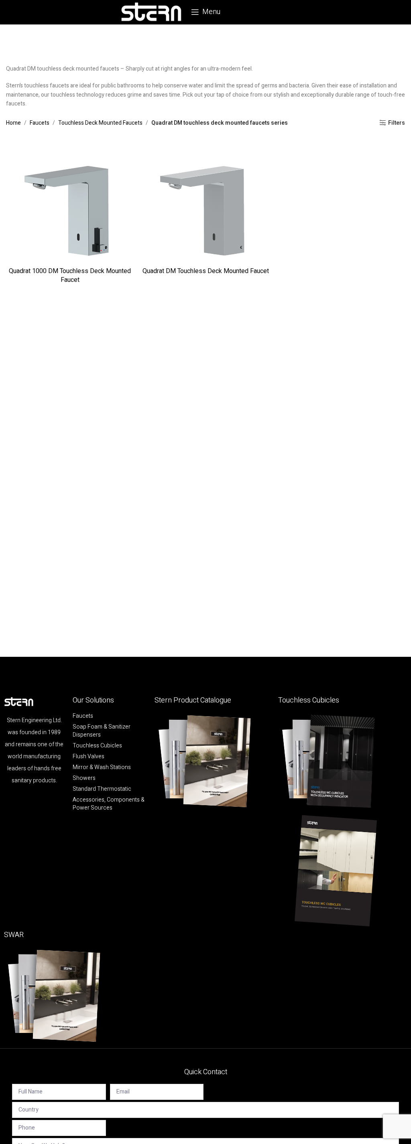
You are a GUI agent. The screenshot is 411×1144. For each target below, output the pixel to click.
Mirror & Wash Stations (102, 767)
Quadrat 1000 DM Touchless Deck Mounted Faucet (70, 275)
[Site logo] (151, 12)
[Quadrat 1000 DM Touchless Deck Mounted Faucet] (70, 199)
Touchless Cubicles (97, 746)
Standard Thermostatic (102, 789)
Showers (84, 778)
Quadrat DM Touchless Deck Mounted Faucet (205, 271)
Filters (396, 122)
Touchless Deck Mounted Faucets (100, 123)
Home (13, 123)
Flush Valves (88, 757)
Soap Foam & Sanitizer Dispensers (101, 731)
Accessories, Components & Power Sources (108, 804)
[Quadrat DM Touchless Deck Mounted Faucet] (205, 199)
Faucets (39, 123)
